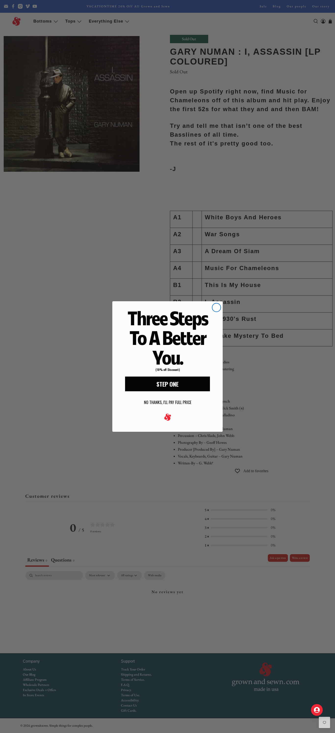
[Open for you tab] (317, 710)
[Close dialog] (216, 307)
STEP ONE (167, 384)
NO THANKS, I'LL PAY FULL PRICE (167, 402)
